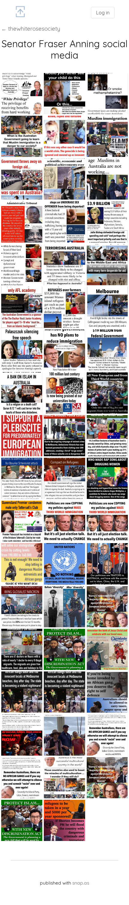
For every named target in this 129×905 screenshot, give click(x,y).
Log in (103, 13)
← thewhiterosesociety (30, 28)
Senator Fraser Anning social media (65, 49)
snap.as (80, 883)
